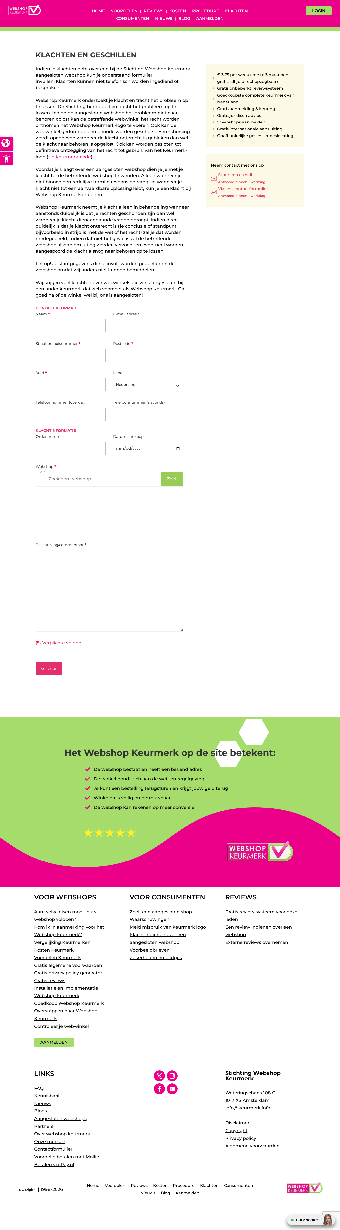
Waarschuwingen (149, 919)
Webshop (46, 466)
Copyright (236, 1130)
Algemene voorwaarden (252, 1146)
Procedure (205, 11)
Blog (184, 19)
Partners (43, 1126)
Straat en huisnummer (58, 343)
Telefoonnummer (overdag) (61, 402)
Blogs (40, 1111)
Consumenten (132, 19)
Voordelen (124, 11)
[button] (6, 158)
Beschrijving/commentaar (61, 544)
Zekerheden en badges (156, 957)
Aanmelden (210, 19)
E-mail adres (126, 314)
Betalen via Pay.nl (54, 1164)
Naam (43, 314)
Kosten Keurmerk (54, 950)
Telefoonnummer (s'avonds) (139, 402)
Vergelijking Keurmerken (62, 942)
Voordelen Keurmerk (57, 957)
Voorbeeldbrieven (150, 950)
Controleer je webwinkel (61, 1026)
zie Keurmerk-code (69, 157)
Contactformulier (53, 1149)
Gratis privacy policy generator (68, 973)
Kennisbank (47, 1096)
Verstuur (49, 668)
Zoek (172, 479)
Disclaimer (237, 1123)
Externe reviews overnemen (256, 942)
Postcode (123, 343)
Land (118, 372)
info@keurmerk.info (247, 1108)
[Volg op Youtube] (172, 1088)
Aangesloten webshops (60, 1118)
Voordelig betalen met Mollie (66, 1157)
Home (98, 11)
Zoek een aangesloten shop (161, 912)
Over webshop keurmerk (62, 1134)
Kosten (177, 11)
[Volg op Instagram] (172, 1075)
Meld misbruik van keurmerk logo (168, 927)
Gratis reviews (49, 980)
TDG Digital (27, 1190)
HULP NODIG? (307, 1220)
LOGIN (318, 10)
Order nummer (50, 436)
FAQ (39, 1088)
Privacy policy (240, 1138)
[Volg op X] (159, 1075)
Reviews (153, 11)
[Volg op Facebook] (159, 1088)
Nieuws (163, 19)
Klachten (236, 11)
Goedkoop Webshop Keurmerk (69, 1003)
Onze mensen (49, 1141)
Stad (41, 372)
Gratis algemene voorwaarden (68, 965)
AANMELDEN (54, 1042)
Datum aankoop (128, 436)
